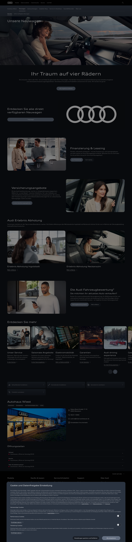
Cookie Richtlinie (85, 503)
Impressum (107, 503)
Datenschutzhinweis (97, 503)
